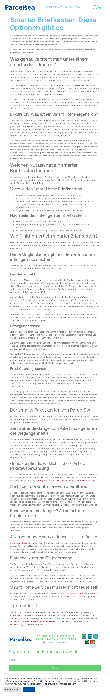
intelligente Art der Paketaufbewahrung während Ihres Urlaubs (66, 480)
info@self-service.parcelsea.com (39, 621)
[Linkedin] (90, 636)
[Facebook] (84, 636)
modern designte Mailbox (26, 543)
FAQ (78, 7)
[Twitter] (95, 636)
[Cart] (99, 7)
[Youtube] (92, 642)
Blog (69, 7)
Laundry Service (53, 7)
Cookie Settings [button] (12, 689)
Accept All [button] (28, 689)
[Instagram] (87, 642)
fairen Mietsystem (75, 593)
